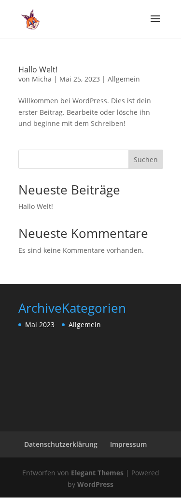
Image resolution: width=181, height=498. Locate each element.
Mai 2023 (40, 324)
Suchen (146, 159)
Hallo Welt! (37, 69)
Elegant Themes (97, 472)
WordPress (95, 484)
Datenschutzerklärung (60, 444)
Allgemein (124, 78)
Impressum (128, 444)
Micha (42, 78)
